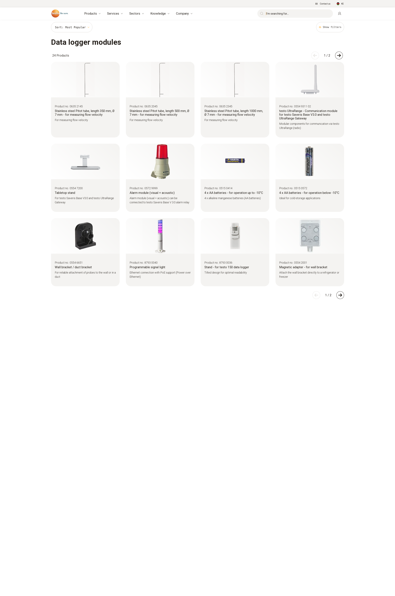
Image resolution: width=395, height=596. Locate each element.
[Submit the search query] (261, 13)
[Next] (339, 55)
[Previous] (315, 55)
